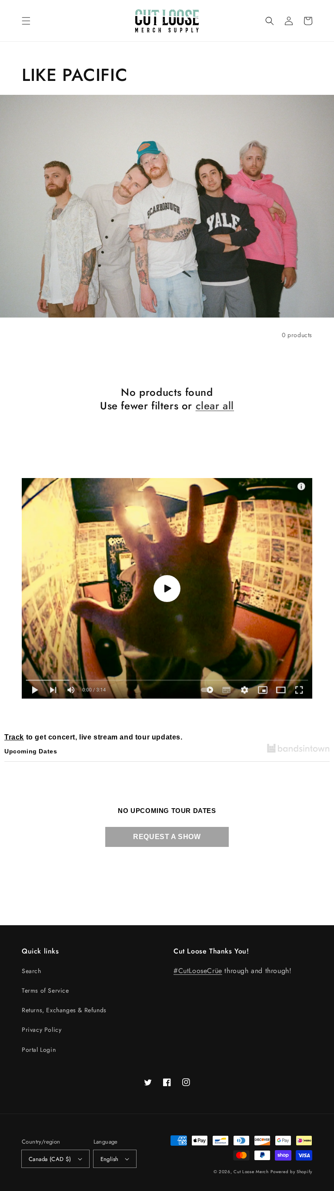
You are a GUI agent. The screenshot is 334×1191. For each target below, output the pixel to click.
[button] (26, 20)
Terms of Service (45, 990)
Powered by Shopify (291, 1171)
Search (31, 971)
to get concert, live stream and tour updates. (93, 737)
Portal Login (39, 1049)
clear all (215, 405)
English (109, 1159)
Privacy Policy (41, 1029)
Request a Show (166, 836)
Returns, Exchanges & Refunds (64, 1010)
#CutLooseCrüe (198, 971)
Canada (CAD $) (50, 1159)
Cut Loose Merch (251, 1171)
